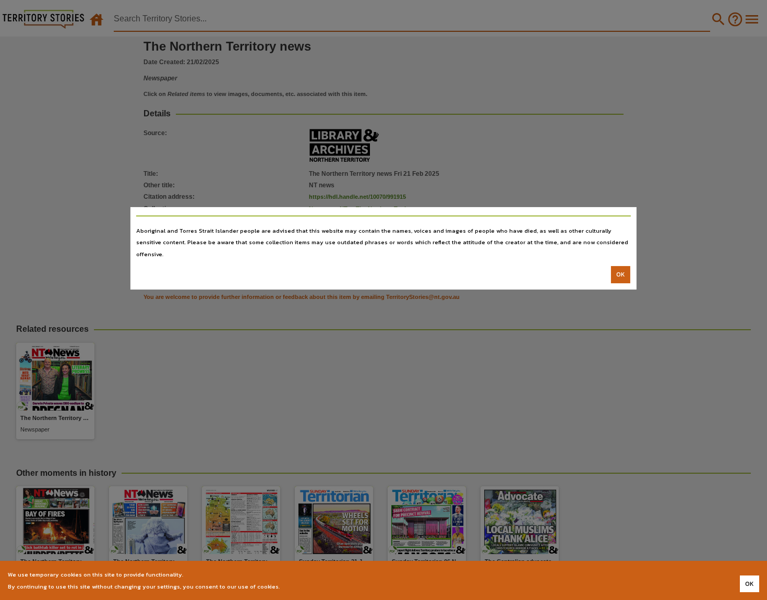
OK (620, 274)
